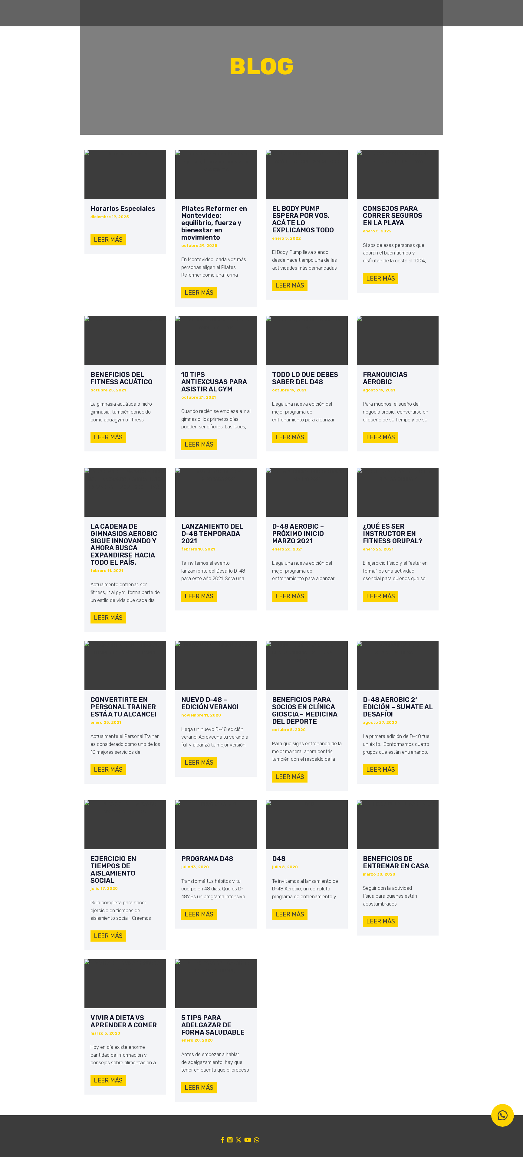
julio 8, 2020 (285, 867)
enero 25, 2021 (378, 549)
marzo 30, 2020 (379, 874)
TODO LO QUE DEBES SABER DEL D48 (305, 378)
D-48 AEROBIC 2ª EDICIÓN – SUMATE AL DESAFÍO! (398, 707)
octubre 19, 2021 (289, 390)
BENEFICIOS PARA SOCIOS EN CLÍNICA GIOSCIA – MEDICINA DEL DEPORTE (304, 710)
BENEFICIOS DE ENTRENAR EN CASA (396, 862)
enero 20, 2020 (197, 1040)
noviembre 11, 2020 (201, 715)
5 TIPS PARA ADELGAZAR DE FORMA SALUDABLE (213, 1025)
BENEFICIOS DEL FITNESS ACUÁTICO (121, 378)
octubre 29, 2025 (199, 245)
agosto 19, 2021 (379, 390)
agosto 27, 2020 (380, 722)
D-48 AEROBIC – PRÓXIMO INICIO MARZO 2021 (298, 533)
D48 (278, 859)
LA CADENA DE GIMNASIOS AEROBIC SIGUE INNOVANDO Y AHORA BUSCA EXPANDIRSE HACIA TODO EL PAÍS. (123, 544)
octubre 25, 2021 (108, 390)
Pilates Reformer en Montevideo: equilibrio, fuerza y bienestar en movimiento (214, 223)
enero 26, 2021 (287, 549)
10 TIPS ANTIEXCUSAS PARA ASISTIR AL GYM (214, 382)
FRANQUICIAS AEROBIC (385, 378)
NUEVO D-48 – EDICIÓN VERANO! (209, 703)
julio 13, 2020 (195, 867)
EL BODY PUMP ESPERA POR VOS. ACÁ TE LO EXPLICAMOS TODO (303, 219)
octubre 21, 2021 (198, 397)
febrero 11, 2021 (106, 570)
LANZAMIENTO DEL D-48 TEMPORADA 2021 (212, 533)
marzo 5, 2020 (105, 1033)
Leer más (108, 239)
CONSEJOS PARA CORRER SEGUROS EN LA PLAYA (392, 216)
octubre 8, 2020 (289, 729)
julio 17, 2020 (104, 888)
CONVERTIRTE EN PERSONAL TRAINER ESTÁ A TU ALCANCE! (123, 707)
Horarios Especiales (122, 208)
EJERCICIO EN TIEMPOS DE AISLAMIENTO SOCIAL (113, 869)
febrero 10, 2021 (198, 549)
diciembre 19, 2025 (109, 216)
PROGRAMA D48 (207, 859)
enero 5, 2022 (286, 238)
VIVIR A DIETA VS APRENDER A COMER (123, 1021)
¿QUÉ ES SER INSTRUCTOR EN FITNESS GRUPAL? (392, 533)
